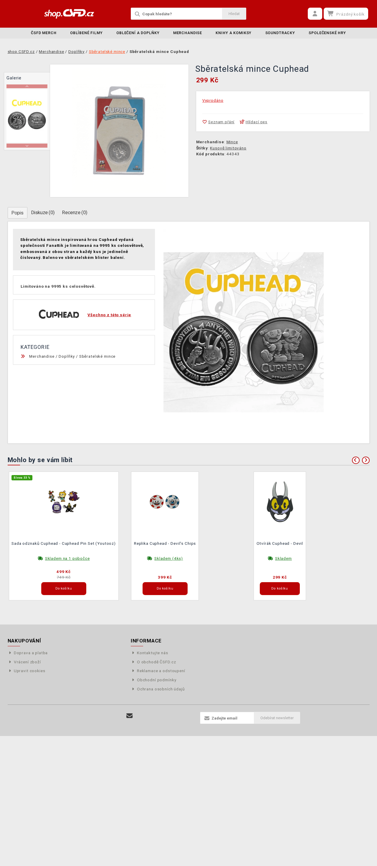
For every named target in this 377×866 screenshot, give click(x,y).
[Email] (129, 716)
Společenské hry (327, 33)
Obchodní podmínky (156, 679)
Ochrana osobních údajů (161, 689)
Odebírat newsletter (277, 718)
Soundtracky (280, 33)
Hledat (234, 13)
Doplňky (67, 356)
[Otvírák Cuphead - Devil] (280, 501)
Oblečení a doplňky (137, 33)
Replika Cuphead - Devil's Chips (165, 543)
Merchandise (187, 33)
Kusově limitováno (228, 148)
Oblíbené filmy (86, 33)
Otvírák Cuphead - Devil (280, 543)
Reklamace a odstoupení (161, 670)
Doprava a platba (31, 652)
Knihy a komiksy (234, 33)
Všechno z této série (109, 314)
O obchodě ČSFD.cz (156, 662)
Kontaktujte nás (152, 652)
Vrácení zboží (27, 662)
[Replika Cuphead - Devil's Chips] (165, 501)
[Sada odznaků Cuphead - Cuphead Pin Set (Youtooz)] (63, 501)
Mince (232, 141)
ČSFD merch (44, 33)
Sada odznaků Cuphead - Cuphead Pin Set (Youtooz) (63, 543)
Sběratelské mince (97, 356)
